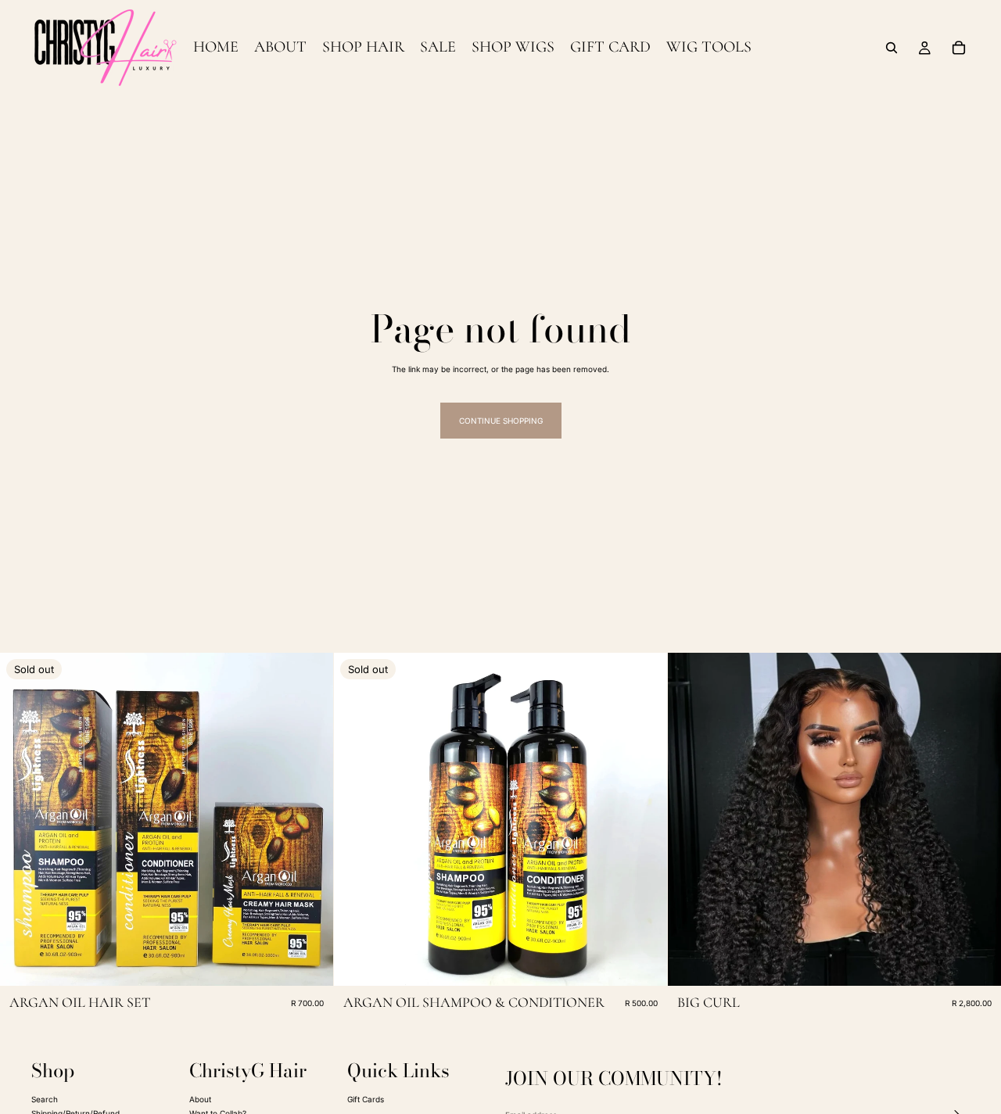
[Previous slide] (23, 819)
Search (44, 1098)
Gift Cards (365, 1098)
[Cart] (959, 47)
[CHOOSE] (977, 961)
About (200, 1098)
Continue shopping (501, 420)
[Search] (891, 47)
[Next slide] (309, 819)
